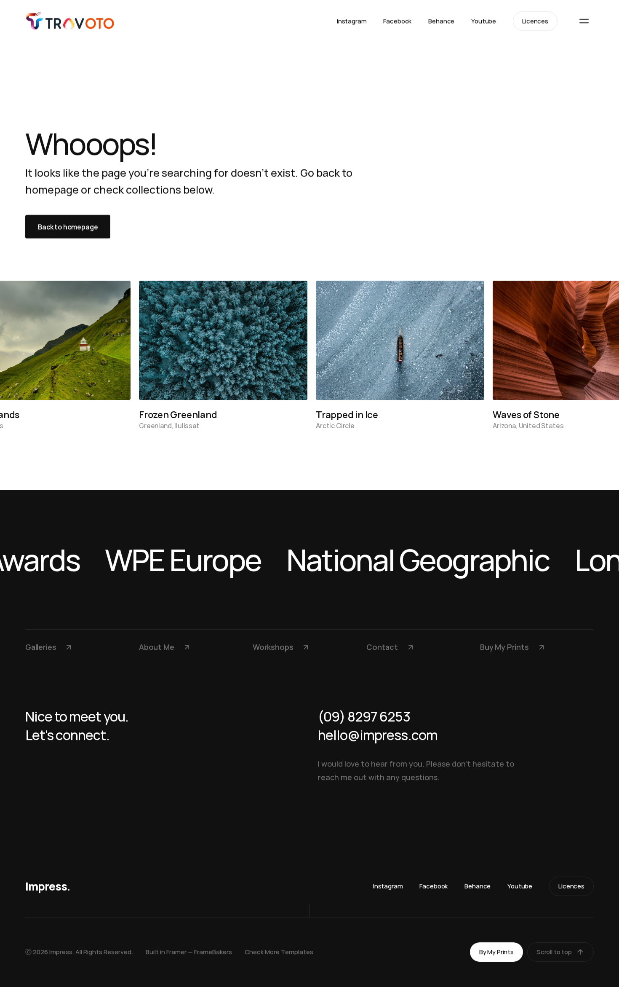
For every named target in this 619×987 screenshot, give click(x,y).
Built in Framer (166, 951)
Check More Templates (279, 951)
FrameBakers (213, 951)
